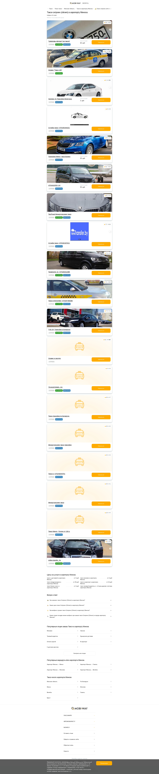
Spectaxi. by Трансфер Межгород (60, 99)
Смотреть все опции (79, 653)
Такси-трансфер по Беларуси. (59, 416)
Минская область (69, 8)
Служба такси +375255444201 (59, 128)
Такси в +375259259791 (56, 474)
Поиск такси (58, 8)
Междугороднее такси (56, 503)
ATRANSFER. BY (54, 185)
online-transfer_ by (54, 560)
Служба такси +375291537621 (59, 243)
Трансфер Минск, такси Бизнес (59, 157)
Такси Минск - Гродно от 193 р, (59, 531)
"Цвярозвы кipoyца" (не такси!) (59, 41)
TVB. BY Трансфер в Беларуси (59, 330)
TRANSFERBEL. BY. (55, 387)
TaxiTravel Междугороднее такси (59, 214)
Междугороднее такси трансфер (59, 445)
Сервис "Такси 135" (55, 70)
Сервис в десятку (54, 358)
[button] (79, 37)
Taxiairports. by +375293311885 (59, 272)
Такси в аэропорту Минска (85, 8)
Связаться (101, 42)
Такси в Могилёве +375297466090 (60, 301)
